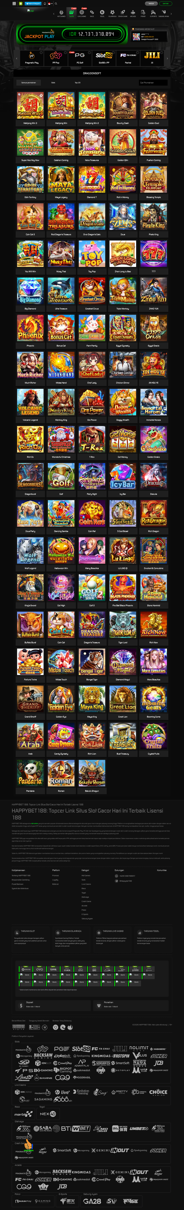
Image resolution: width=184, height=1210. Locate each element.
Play (49, 36)
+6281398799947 (127, 876)
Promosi (55, 875)
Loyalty (55, 880)
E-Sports (153, 16)
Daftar (165, 4)
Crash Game (122, 16)
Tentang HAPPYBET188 (21, 875)
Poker (143, 16)
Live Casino (82, 16)
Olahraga (112, 16)
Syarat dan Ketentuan (20, 888)
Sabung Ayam (164, 16)
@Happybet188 (125, 881)
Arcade (133, 16)
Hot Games (61, 16)
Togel (102, 16)
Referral (55, 884)
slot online (34, 823)
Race (92, 16)
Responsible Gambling (20, 880)
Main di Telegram (34, 4)
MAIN (63, 105)
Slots (71, 16)
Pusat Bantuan (17, 884)
